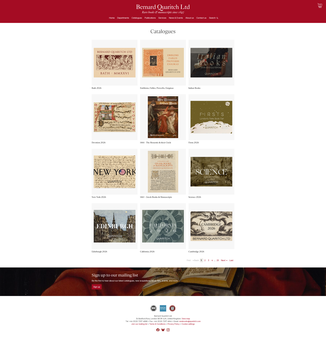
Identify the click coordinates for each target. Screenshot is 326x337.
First (189, 260)
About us (189, 18)
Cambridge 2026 (196, 251)
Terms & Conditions (157, 324)
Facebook (157, 329)
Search (212, 18)
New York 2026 (99, 197)
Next (223, 260)
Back (196, 260)
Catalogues (137, 18)
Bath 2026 (96, 88)
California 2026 (147, 251)
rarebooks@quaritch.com (190, 321)
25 (218, 260)
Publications (150, 18)
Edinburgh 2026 (99, 251)
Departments (123, 18)
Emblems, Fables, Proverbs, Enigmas (157, 88)
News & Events (176, 18)
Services (162, 18)
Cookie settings (188, 324)
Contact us (201, 18)
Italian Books (194, 88)
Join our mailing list (139, 324)
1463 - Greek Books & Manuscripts (156, 197)
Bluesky (163, 329)
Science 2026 (194, 197)
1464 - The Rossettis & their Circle (155, 142)
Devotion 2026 (98, 142)
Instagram (168, 329)
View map (186, 319)
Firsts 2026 (193, 142)
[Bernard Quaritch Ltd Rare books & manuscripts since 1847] (163, 9)
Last (231, 260)
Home (112, 18)
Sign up (96, 287)
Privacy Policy (174, 324)
